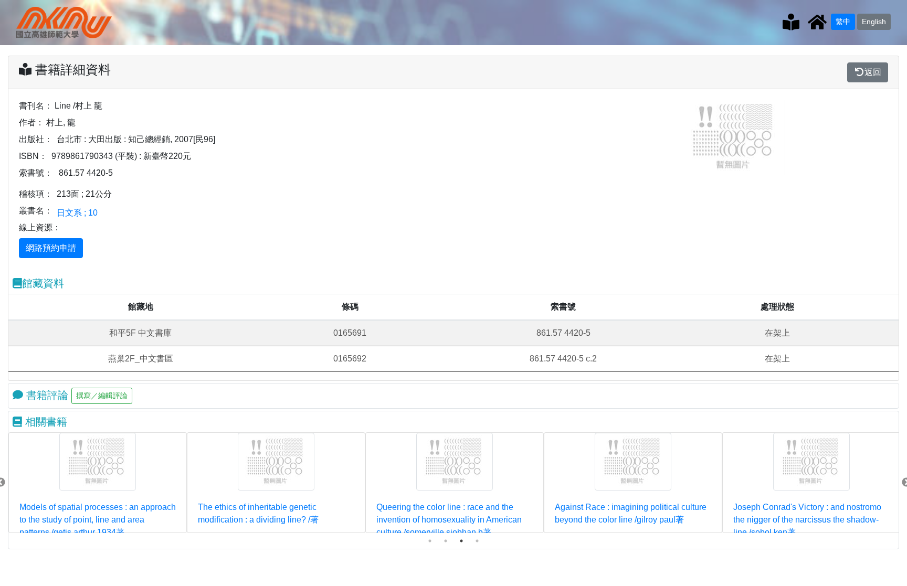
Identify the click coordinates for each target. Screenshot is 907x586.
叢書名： (35, 210)
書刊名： (35, 105)
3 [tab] (461, 541)
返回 (872, 72)
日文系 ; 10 (77, 212)
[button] (698, 137)
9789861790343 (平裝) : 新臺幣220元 (121, 156)
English (874, 21)
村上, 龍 (61, 122)
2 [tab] (445, 541)
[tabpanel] (97, 482)
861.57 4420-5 (86, 172)
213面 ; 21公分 (84, 193)
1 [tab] (430, 541)
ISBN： (33, 156)
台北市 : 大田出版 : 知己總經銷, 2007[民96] (136, 139)
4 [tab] (477, 541)
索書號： (35, 172)
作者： (31, 122)
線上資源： (40, 227)
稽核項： (35, 193)
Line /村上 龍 (78, 105)
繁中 (843, 21)
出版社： (35, 139)
